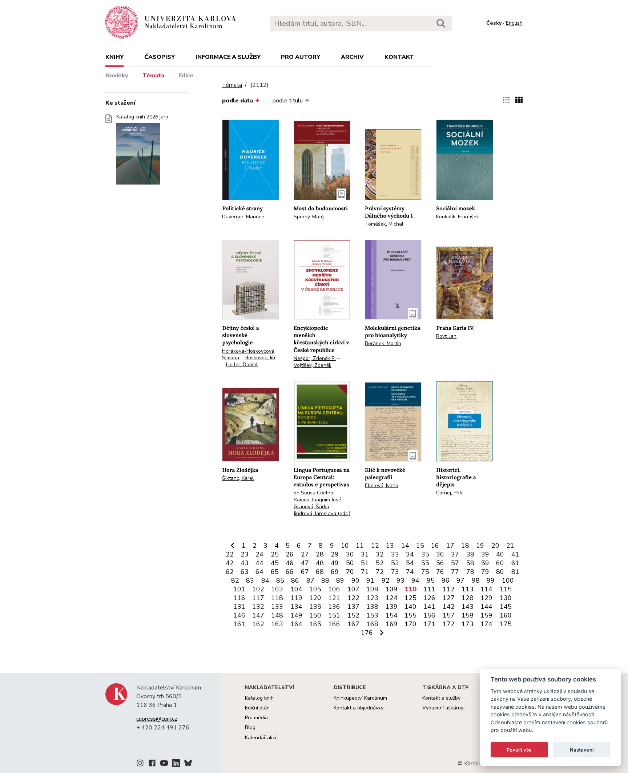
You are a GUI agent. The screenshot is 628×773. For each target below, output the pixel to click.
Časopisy (159, 57)
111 (429, 589)
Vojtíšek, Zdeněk (312, 365)
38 (470, 554)
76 (440, 571)
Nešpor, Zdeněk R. (315, 358)
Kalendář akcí (260, 737)
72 (380, 571)
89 (340, 580)
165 (315, 624)
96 (446, 580)
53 (395, 563)
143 (468, 606)
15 (420, 545)
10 (345, 545)
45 (275, 563)
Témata (153, 76)
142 (449, 606)
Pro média (256, 717)
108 (372, 589)
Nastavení (581, 750)
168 (372, 624)
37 (455, 554)
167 (353, 624)
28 (320, 554)
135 (315, 606)
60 (500, 563)
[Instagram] (140, 764)
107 (353, 589)
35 (425, 554)
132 (258, 606)
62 (230, 571)
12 (375, 545)
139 (392, 606)
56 (440, 563)
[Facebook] (152, 764)
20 (495, 545)
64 (259, 571)
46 (290, 563)
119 (296, 598)
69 (335, 571)
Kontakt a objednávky (358, 707)
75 (425, 571)
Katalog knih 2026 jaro (142, 117)
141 (429, 606)
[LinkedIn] (176, 764)
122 (353, 598)
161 (239, 624)
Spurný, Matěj (309, 216)
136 (334, 606)
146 (239, 615)
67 (305, 571)
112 (449, 589)
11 (360, 545)
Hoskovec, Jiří (260, 357)
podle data (237, 101)
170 (410, 624)
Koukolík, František (457, 216)
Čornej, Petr (449, 492)
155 (410, 615)
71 (365, 571)
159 (486, 615)
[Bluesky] (188, 764)
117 (258, 598)
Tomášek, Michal (384, 223)
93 (400, 580)
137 (353, 606)
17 (450, 545)
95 (431, 580)
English (514, 23)
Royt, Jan (446, 336)
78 (470, 571)
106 (334, 589)
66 (290, 571)
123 (372, 598)
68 (320, 571)
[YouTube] (164, 764)
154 (392, 615)
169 (392, 624)
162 (258, 624)
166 (334, 624)
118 (277, 598)
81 (515, 571)
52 (380, 563)
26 (290, 554)
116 (239, 598)
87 (310, 580)
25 (275, 554)
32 (380, 554)
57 (455, 563)
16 (435, 545)
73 (395, 571)
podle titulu (288, 101)
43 (245, 563)
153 (372, 615)
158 (468, 615)
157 (449, 615)
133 (277, 606)
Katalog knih (259, 698)
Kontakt (399, 57)
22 (230, 554)
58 (470, 563)
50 (350, 563)
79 (485, 571)
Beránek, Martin (383, 343)
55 (425, 563)
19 (480, 545)
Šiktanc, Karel (238, 478)
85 (280, 580)
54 (410, 563)
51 (365, 563)
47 (305, 563)
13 (390, 545)
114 (486, 589)
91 (370, 580)
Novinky (116, 76)
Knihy (114, 57)
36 (440, 554)
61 (515, 563)
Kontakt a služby (441, 698)
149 (296, 615)
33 (395, 554)
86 (295, 580)
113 (468, 589)
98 (476, 580)
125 (410, 598)
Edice (185, 76)
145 (506, 606)
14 (405, 545)
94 (415, 580)
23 (245, 554)
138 (372, 606)
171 (429, 624)
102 (258, 589)
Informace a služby (228, 57)
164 (296, 624)
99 (491, 580)
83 (250, 580)
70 (350, 571)
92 (386, 580)
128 (468, 598)
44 (259, 563)
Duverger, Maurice (243, 216)
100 (508, 580)
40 (500, 554)
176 (367, 632)
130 (506, 598)
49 (335, 563)
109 (392, 589)
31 (365, 554)
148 (277, 615)
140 (410, 606)
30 (350, 554)
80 (500, 571)
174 (486, 624)
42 (230, 563)
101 (239, 589)
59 (485, 563)
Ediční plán (257, 707)
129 (486, 598)
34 (410, 554)
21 (510, 545)
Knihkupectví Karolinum (360, 698)
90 (355, 580)
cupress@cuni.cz (156, 719)
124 (392, 598)
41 (515, 554)
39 (485, 554)
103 (277, 589)
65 (275, 571)
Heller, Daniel (242, 364)
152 (353, 615)
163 (277, 624)
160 (506, 615)
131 (239, 606)
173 (468, 624)
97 (460, 580)
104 (296, 589)
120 (315, 598)
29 (335, 554)
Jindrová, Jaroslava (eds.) (322, 513)
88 (325, 580)
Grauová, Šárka (311, 506)
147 (258, 615)
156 (429, 615)
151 (334, 615)
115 (506, 589)
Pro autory (300, 57)
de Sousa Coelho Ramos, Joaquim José (317, 496)
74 (410, 571)
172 (449, 624)
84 (265, 580)
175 (506, 624)
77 (455, 571)
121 (334, 598)
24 (259, 554)
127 (449, 598)
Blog (250, 727)
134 (296, 606)
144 (486, 606)
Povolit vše (519, 750)
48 (320, 563)
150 (315, 615)
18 (465, 545)
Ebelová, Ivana (381, 485)
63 (245, 571)
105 (315, 589)
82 (235, 580)
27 (305, 554)
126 (429, 598)
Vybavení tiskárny (442, 707)
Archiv (352, 57)
